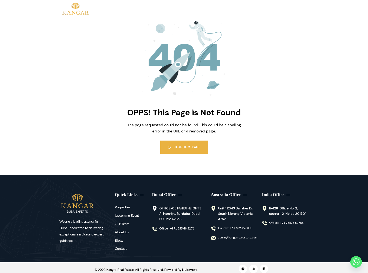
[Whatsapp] (356, 262)
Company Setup (254, 9)
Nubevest (189, 270)
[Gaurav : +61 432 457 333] (213, 228)
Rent (125, 9)
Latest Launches (167, 9)
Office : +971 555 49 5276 (176, 228)
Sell (145, 9)
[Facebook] (243, 269)
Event (225, 9)
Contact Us (287, 9)
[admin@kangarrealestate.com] (213, 238)
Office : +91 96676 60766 (286, 222)
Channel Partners (200, 9)
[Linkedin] (264, 269)
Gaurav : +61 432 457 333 (235, 228)
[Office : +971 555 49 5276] (154, 229)
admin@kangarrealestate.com (237, 237)
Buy (106, 9)
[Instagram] (253, 269)
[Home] (77, 203)
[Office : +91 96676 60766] (264, 223)
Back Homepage (186, 147)
